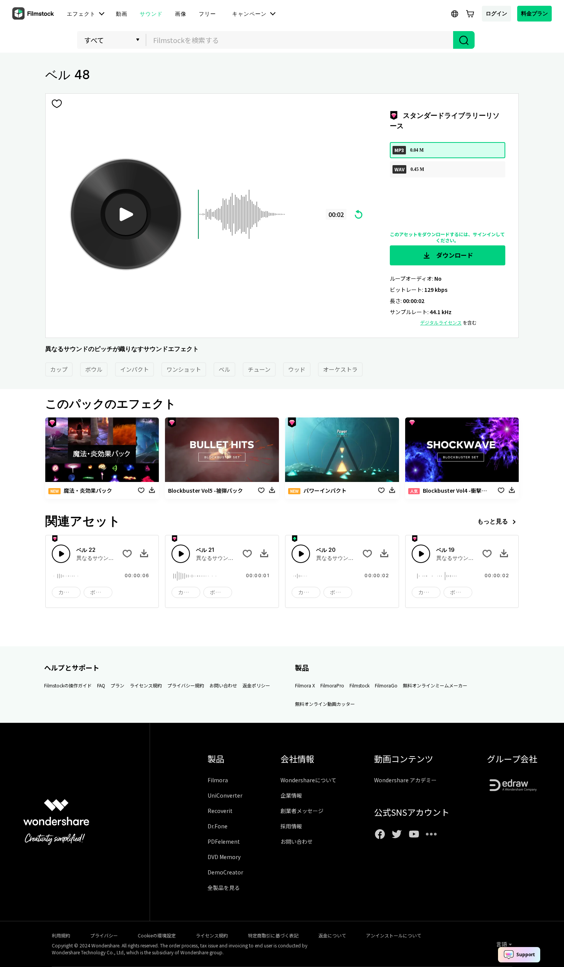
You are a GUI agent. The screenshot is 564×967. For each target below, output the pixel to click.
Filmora (218, 780)
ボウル (93, 369)
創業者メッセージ (301, 811)
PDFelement (224, 841)
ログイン (496, 13)
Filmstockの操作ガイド (68, 685)
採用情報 (291, 826)
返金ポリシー (256, 685)
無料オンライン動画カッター (325, 703)
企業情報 (291, 795)
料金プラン (534, 13)
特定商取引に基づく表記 (273, 935)
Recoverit (220, 811)
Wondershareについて (308, 780)
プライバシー (104, 935)
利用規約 (61, 935)
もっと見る (492, 521)
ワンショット (184, 369)
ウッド (296, 369)
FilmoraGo (386, 685)
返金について (332, 935)
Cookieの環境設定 (157, 935)
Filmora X (305, 685)
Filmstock (359, 685)
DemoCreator (225, 872)
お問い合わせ (223, 685)
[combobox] (299, 40)
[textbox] (300, 40)
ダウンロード (454, 255)
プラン (117, 685)
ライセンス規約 (146, 685)
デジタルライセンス (441, 322)
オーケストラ (340, 369)
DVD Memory (224, 857)
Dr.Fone (218, 826)
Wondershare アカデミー (405, 780)
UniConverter (225, 795)
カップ (59, 369)
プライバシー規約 (185, 685)
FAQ (101, 685)
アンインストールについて (393, 935)
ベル (224, 369)
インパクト (134, 369)
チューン (259, 369)
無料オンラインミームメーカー (435, 685)
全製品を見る (224, 887)
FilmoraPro (332, 685)
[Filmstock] (33, 13)
